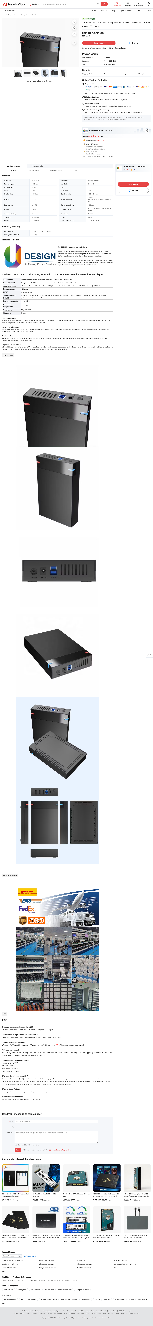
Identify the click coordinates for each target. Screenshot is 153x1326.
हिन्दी (104, 1313)
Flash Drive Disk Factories (48, 1300)
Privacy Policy (107, 1318)
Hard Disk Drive (49, 1290)
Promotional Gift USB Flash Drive (12, 1260)
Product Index (112, 1311)
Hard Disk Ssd (119, 1300)
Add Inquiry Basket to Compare (41, 81)
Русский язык (58, 1313)
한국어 (93, 1313)
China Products (35, 1311)
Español (34, 1313)
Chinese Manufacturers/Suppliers (51, 1311)
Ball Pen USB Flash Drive (84, 1264)
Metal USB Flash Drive (121, 1260)
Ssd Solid (131, 1300)
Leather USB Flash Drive (9, 1268)
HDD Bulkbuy (142, 1300)
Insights (129, 1311)
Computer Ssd (85, 1300)
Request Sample (120, 48)
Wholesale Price (79, 1311)
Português (42, 1313)
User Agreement (88, 1318)
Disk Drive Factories (10, 1300)
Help (113, 11)
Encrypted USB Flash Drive (47, 1268)
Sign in (149, 5)
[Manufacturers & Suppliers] (13, 4)
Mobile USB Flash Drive (46, 1260)
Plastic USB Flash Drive (46, 1264)
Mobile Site (122, 1311)
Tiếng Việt (124, 1313)
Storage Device (25, 15)
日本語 (99, 1313)
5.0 (125, 170)
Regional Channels (101, 1311)
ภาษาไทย (110, 1313)
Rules (149, 11)
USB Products (35, 1290)
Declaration (98, 1318)
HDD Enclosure (8, 1290)
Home (4, 15)
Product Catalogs (31, 1256)
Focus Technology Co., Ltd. (63, 1318)
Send (17, 1150)
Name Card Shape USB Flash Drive (125, 1264)
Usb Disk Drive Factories (28, 1300)
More (4, 1304)
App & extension (125, 11)
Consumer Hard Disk (65, 1290)
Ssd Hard (107, 1300)
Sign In (85, 156)
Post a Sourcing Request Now (60, 1150)
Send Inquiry (99, 43)
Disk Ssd (97, 1300)
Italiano (66, 1313)
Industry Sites (90, 1311)
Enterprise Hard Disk (82, 1290)
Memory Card (80, 1260)
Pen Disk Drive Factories (69, 1300)
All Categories (9, 11)
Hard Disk (34, 15)
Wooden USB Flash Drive (10, 1264)
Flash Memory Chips (83, 1268)
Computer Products (13, 15)
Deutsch (72, 1313)
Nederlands (80, 1313)
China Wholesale (68, 1311)
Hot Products (25, 1311)
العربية (87, 1313)
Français (49, 1313)
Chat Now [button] (135, 43)
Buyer (103, 11)
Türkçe (117, 1313)
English (28, 1313)
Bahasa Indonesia (134, 1313)
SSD (115, 1268)
